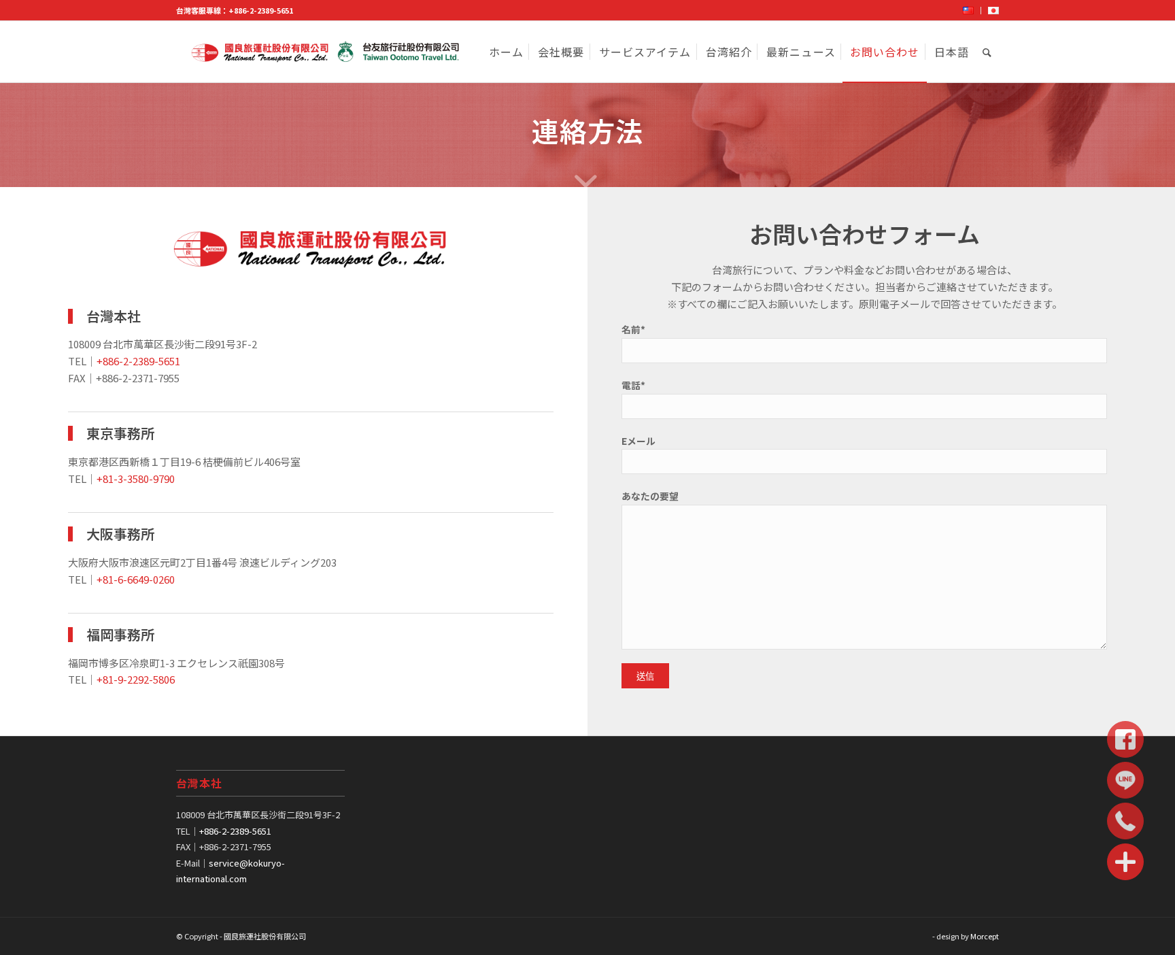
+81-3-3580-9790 (136, 478)
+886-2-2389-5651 (260, 10)
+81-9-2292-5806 (136, 679)
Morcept (984, 936)
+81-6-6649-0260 (136, 579)
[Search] (987, 51)
